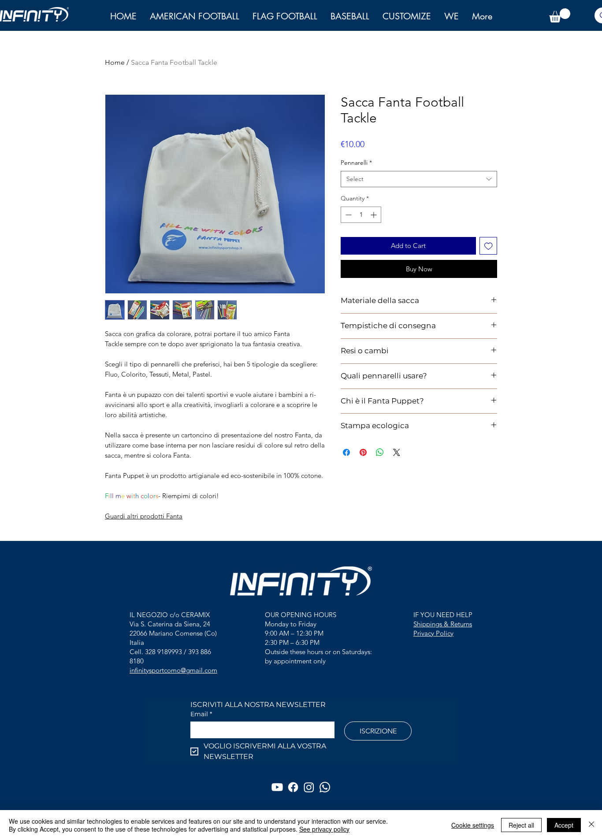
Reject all (521, 825)
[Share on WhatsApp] (380, 452)
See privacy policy (324, 829)
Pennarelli (356, 163)
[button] (451, 16)
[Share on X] (396, 452)
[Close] (591, 825)
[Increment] (374, 214)
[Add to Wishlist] (488, 246)
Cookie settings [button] (472, 825)
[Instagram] (309, 787)
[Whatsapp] (324, 787)
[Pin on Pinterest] (363, 452)
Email (201, 714)
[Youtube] (277, 787)
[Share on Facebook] (346, 452)
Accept (563, 825)
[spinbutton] (361, 214)
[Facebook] (293, 787)
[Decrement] (347, 214)
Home (115, 62)
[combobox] (419, 179)
